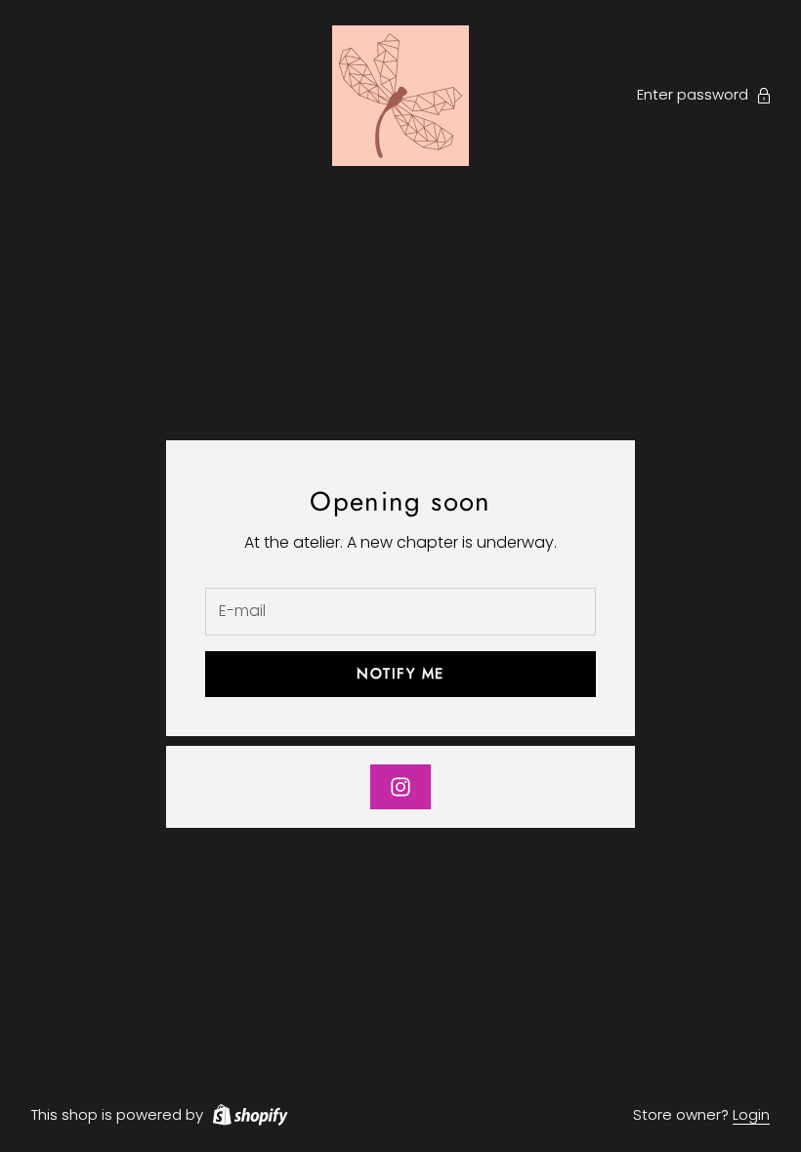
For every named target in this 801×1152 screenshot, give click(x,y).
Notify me (400, 673)
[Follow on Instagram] (400, 786)
